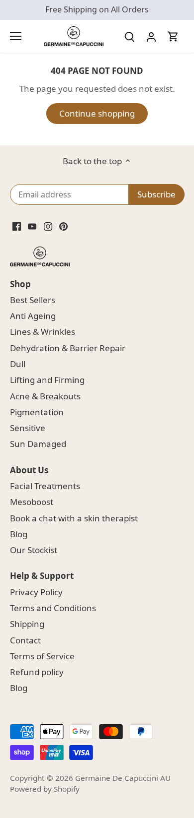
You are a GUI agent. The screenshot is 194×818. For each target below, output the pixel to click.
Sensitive (27, 428)
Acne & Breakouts (45, 396)
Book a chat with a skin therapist (74, 518)
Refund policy (37, 672)
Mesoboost (31, 501)
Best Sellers (32, 300)
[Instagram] (48, 226)
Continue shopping (97, 113)
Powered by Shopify (45, 789)
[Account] (151, 36)
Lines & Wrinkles (42, 331)
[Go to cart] (173, 36)
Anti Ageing (33, 315)
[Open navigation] (15, 36)
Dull (17, 364)
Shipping (27, 623)
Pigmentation (37, 412)
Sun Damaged (38, 443)
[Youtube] (32, 226)
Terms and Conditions (53, 608)
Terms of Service (42, 656)
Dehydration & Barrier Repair (67, 348)
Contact (25, 640)
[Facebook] (16, 226)
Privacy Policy (36, 592)
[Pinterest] (63, 226)
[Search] (129, 36)
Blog (18, 534)
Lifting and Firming (47, 379)
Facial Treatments (45, 486)
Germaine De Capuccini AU (123, 778)
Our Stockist (33, 550)
